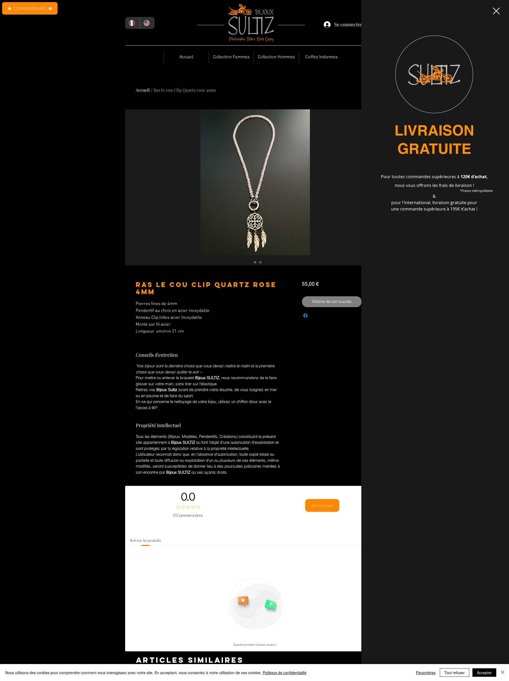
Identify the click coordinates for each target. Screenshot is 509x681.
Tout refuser (454, 672)
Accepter (484, 672)
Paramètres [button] (426, 672)
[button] (496, 11)
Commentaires (29, 8)
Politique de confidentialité (284, 672)
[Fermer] (502, 672)
